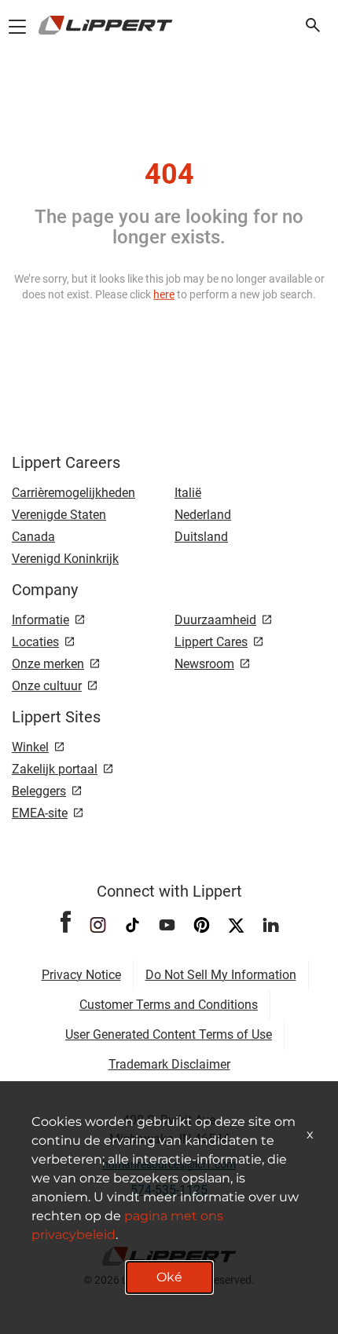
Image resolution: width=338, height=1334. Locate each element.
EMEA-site (40, 813)
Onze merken (48, 663)
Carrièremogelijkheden (73, 492)
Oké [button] (169, 1277)
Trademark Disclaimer (169, 1064)
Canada (33, 536)
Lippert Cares (211, 641)
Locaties (35, 641)
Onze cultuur (47, 685)
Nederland (203, 514)
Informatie (40, 619)
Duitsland (201, 536)
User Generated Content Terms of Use (168, 1034)
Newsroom (204, 663)
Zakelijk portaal (54, 769)
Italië (188, 492)
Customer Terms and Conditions (168, 1004)
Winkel (30, 747)
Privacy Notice (81, 974)
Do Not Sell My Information (220, 974)
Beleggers (39, 791)
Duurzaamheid (215, 619)
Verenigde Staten (59, 514)
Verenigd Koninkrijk (65, 558)
